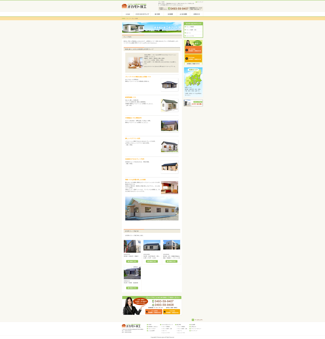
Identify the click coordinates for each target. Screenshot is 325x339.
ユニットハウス (190, 36)
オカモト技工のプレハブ (167, 324)
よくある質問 (151, 330)
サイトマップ (200, 2)
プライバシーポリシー (196, 328)
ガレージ (188, 33)
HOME (149, 324)
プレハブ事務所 (190, 26)
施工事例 (179, 324)
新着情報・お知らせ (153, 326)
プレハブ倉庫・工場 (191, 29)
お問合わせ (193, 326)
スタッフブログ (151, 328)
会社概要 (193, 324)
